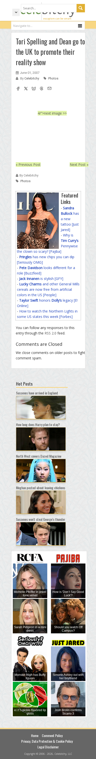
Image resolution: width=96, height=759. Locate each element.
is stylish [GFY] (41, 278)
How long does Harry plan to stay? (38, 424)
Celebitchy (32, 78)
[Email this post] (49, 89)
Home (34, 735)
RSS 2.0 (50, 333)
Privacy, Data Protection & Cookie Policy (47, 741)
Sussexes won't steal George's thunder (40, 519)
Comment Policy (52, 735)
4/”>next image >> (52, 113)
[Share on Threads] (41, 89)
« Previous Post (28, 164)
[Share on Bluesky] (34, 89)
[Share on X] (26, 89)
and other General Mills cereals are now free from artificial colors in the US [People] (48, 289)
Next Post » (79, 164)
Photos (53, 78)
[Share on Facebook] (18, 89)
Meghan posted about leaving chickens (40, 487)
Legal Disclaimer (48, 746)
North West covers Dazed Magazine (38, 456)
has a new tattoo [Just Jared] (70, 219)
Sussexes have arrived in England (37, 392)
